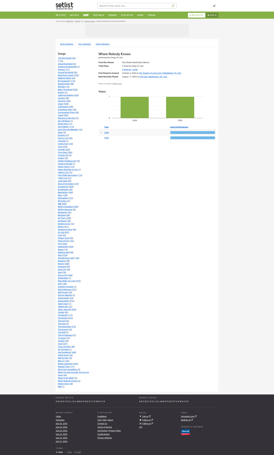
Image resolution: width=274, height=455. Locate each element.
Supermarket (63, 298)
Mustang (62, 215)
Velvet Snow (63, 355)
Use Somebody (64, 352)
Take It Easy (63, 304)
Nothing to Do (64, 224)
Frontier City (63, 155)
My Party (62, 218)
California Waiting (65, 95)
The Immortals (64, 326)
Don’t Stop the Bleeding (68, 129)
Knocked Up (63, 187)
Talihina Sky (63, 306)
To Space (62, 338)
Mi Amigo (62, 201)
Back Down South (65, 75)
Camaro (61, 98)
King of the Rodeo (65, 184)
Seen (60, 272)
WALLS (61, 361)
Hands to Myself (65, 164)
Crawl (60, 115)
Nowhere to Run (65, 229)
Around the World (65, 72)
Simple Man (63, 278)
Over (60, 235)
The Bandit (62, 315)
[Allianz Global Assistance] (185, 432)
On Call (61, 232)
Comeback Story (65, 109)
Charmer (62, 101)
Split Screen (63, 292)
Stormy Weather (65, 295)
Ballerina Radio (64, 78)
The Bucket (63, 318)
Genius (61, 158)
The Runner (63, 329)
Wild (60, 386)
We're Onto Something (67, 369)
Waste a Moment (65, 364)
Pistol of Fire (63, 241)
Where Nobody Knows (67, 381)
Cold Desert (63, 107)
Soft (60, 284)
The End (61, 321)
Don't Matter (63, 127)
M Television (63, 189)
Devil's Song (63, 124)
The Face (62, 324)
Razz (60, 255)
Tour (84, 44)
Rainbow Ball (63, 252)
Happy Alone (63, 167)
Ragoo (61, 249)
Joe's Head (62, 181)
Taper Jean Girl (64, 309)
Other (102, 44)
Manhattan (63, 192)
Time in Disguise (65, 335)
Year (106, 127)
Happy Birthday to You (68, 169)
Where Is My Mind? (66, 378)
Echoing (61, 135)
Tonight (61, 341)
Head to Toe (63, 172)
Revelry (61, 264)
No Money (62, 221)
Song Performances (179, 127)
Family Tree (63, 144)
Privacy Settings (104, 438)
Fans (60, 147)
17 (59, 61)
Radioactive (63, 246)
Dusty (60, 132)
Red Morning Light (66, 258)
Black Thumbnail (65, 89)
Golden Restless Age (67, 161)
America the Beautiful (67, 67)
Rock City (62, 269)
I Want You (62, 178)
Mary (60, 195)
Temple (61, 312)
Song (66, 44)
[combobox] (137, 6)
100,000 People (64, 58)
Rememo (62, 261)
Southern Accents (65, 286)
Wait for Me (63, 358)
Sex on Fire (62, 275)
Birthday (61, 87)
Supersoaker (63, 301)
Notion (61, 227)
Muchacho (62, 212)
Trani (60, 344)
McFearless (63, 198)
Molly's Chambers (65, 207)
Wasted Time (63, 366)
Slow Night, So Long (66, 281)
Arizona (61, 69)
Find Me (61, 149)
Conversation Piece (66, 112)
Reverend (62, 266)
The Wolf (62, 332)
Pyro (60, 244)
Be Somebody (64, 81)
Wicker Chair (63, 384)
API (140, 427)
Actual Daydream (65, 64)
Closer (60, 104)
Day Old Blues (64, 121)
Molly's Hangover (65, 209)
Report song (117, 84)
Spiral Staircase (64, 289)
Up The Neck (63, 349)
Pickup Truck (63, 238)
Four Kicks (62, 152)
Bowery (61, 92)
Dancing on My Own (66, 118)
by (130, 69)
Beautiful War (64, 84)
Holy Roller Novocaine (67, 175)
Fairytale (62, 141)
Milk (59, 204)
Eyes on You (63, 138)
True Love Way (64, 346)
